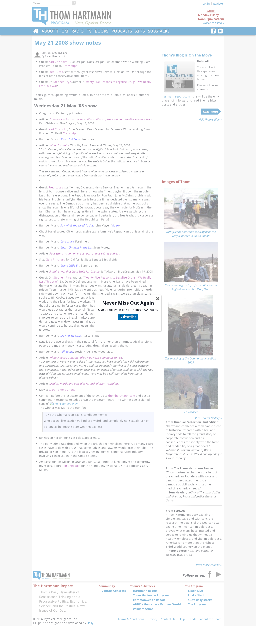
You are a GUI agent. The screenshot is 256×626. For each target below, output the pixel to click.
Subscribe (128, 316)
